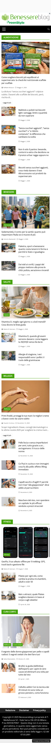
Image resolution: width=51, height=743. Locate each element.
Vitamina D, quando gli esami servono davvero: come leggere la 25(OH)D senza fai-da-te (33, 339)
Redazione (10, 710)
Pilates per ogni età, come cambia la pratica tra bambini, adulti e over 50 (32, 579)
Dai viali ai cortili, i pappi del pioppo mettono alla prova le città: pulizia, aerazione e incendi (33, 267)
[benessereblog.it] (25, 18)
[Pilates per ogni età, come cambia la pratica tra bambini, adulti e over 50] (8, 577)
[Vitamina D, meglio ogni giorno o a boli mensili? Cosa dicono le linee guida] (25, 302)
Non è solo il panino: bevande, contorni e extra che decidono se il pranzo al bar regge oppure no (33, 152)
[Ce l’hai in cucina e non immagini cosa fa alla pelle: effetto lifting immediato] (8, 465)
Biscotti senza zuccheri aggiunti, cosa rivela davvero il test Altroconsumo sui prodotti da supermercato (33, 172)
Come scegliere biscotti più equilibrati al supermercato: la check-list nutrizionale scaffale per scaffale (23, 80)
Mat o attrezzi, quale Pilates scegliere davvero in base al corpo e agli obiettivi (31, 597)
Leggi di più (7, 103)
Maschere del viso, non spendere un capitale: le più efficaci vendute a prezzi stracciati (33, 503)
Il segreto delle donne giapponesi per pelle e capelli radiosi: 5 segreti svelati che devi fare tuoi (25, 653)
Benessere (8, 225)
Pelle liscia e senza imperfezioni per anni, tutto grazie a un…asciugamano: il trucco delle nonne (33, 447)
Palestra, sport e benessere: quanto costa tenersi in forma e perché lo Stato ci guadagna (33, 249)
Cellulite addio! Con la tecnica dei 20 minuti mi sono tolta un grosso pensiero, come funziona (33, 690)
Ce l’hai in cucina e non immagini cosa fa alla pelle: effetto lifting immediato (33, 466)
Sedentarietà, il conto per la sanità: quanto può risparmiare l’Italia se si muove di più (23, 233)
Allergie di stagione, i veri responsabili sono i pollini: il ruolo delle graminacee (31, 357)
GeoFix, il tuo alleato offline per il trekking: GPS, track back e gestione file (23, 563)
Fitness (6, 555)
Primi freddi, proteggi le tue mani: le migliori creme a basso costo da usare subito (25, 417)
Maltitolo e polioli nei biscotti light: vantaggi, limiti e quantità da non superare (32, 113)
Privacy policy (39, 710)
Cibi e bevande (9, 70)
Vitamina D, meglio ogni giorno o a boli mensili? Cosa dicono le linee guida (23, 323)
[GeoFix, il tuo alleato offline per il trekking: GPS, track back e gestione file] (25, 542)
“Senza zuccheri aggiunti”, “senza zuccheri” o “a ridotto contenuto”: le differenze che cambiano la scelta (33, 132)
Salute (6, 315)
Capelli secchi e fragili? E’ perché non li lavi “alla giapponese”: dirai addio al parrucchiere (33, 485)
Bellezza (7, 409)
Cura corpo (18, 645)
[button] (49, 29)
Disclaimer (24, 710)
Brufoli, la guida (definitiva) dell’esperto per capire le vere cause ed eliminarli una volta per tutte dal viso (33, 670)
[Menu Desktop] (3, 29)
